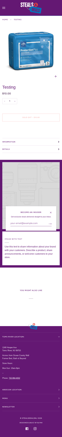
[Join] (48, 223)
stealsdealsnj (29, 418)
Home (5, 20)
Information (8, 142)
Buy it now (31, 129)
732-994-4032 (14, 378)
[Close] (52, 211)
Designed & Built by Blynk (31, 423)
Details (6, 149)
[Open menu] (6, 8)
